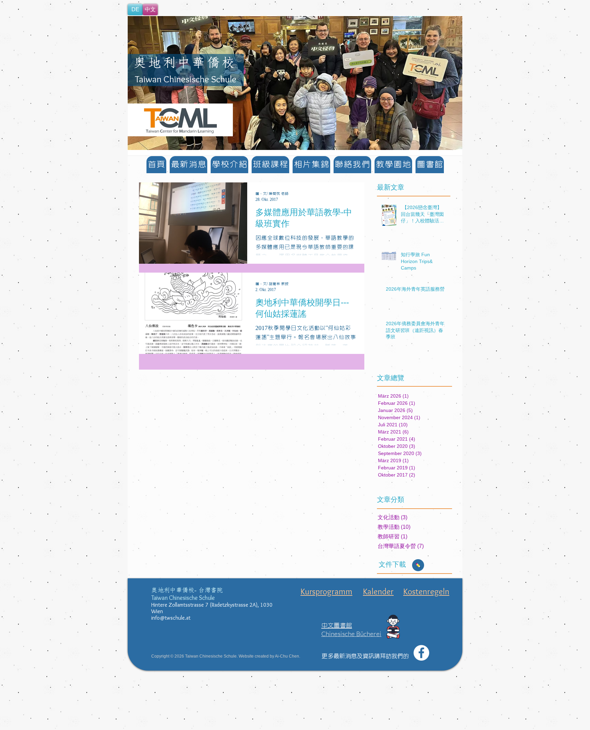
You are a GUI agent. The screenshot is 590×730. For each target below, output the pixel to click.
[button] (295, 83)
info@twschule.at (171, 618)
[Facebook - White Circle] (421, 653)
